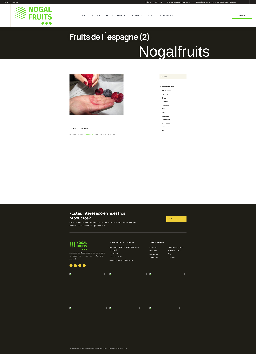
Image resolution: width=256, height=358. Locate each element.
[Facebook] (244, 2)
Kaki (163, 109)
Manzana (165, 116)
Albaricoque (166, 91)
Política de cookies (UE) (174, 252)
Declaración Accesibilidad (154, 255)
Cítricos (165, 102)
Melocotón (166, 120)
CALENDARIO (135, 15)
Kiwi (163, 112)
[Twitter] (240, 2)
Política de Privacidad (175, 247)
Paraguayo (166, 127)
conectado (90, 134)
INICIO (84, 15)
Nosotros (153, 247)
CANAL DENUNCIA (167, 15)
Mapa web (153, 251)
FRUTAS (109, 15)
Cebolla (165, 94)
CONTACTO (150, 15)
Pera (164, 130)
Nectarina (166, 123)
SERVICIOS (121, 15)
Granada (165, 105)
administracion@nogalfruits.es (181, 2)
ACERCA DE (95, 15)
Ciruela (165, 98)
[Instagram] (251, 2)
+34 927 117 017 (157, 2)
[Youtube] (247, 2)
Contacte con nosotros (176, 219)
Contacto (14, 2)
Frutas (6, 2)
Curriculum (242, 16)
